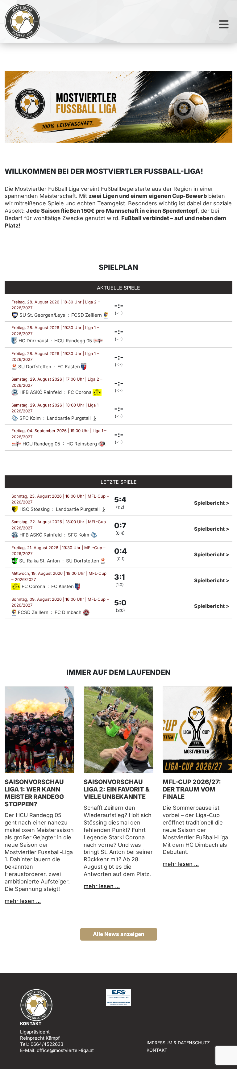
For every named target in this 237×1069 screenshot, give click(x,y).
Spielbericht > (211, 503)
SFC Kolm (30, 418)
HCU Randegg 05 (73, 341)
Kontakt (157, 1050)
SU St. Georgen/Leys (42, 315)
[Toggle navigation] (223, 24)
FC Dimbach (69, 612)
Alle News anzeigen (118, 934)
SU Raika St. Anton (39, 561)
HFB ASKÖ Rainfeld (40, 392)
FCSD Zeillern (87, 315)
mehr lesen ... (23, 901)
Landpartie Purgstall (69, 418)
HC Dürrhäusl (33, 341)
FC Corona (80, 392)
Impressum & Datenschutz (178, 1042)
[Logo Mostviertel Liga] (22, 21)
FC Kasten (69, 367)
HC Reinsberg (82, 444)
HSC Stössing (34, 509)
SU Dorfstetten (34, 367)
